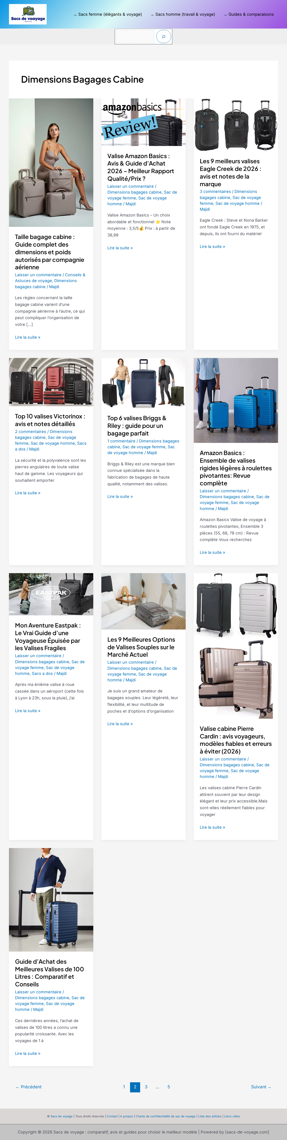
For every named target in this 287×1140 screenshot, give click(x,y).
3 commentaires (215, 191)
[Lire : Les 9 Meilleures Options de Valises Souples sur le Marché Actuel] (143, 601)
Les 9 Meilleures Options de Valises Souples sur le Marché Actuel (141, 647)
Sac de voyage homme (237, 203)
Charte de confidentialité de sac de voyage (166, 1116)
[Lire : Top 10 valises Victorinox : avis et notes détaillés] (51, 381)
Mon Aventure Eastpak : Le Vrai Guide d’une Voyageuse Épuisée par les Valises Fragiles (48, 636)
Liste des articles (210, 1116)
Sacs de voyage (62, 1116)
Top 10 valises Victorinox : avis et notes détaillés (50, 419)
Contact (112, 1116)
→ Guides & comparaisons (248, 14)
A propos (126, 1116)
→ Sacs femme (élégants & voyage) (107, 14)
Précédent (28, 1086)
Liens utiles (232, 1116)
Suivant (261, 1086)
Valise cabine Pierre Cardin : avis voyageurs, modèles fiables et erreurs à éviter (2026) (236, 740)
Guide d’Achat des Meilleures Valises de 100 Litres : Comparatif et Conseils (49, 973)
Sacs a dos (42, 673)
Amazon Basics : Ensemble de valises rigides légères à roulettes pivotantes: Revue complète (236, 468)
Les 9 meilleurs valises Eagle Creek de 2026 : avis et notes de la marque (230, 172)
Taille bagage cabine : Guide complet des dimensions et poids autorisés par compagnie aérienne (49, 252)
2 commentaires (30, 431)
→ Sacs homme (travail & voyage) (182, 14)
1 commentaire (121, 441)
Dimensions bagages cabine (134, 192)
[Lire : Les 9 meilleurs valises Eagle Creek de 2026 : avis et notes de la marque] (236, 124)
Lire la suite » (27, 338)
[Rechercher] (163, 36)
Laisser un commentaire (38, 274)
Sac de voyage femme (143, 446)
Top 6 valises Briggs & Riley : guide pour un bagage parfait (137, 425)
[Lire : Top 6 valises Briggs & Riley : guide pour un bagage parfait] (143, 382)
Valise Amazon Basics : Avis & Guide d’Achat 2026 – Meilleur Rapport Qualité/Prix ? (140, 167)
